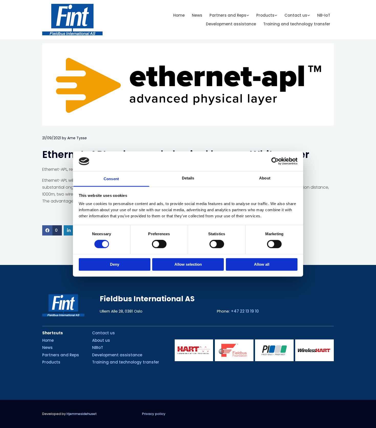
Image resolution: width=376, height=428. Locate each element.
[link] (229, 15)
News (197, 15)
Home (179, 15)
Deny (114, 264)
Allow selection (188, 264)
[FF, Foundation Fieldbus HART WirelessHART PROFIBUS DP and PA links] (276, 15)
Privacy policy (153, 413)
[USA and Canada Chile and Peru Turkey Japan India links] (248, 15)
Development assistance (231, 24)
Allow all (261, 264)
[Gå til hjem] (75, 19)
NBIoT (97, 347)
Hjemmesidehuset (82, 413)
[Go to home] (63, 305)
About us (101, 340)
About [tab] (264, 178)
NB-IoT (323, 15)
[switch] (159, 244)
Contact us (295, 15)
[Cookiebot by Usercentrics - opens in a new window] (275, 161)
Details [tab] (188, 178)
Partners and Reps (227, 15)
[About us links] (308, 15)
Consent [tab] (111, 179)
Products (265, 15)
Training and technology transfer (296, 24)
